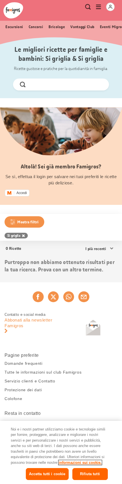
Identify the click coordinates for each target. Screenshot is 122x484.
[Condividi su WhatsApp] (68, 296)
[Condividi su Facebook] (38, 296)
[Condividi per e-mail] (83, 296)
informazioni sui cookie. (80, 462)
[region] (61, 452)
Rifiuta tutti (90, 474)
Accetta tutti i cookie (47, 474)
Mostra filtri (28, 222)
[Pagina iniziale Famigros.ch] (13, 10)
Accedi (21, 193)
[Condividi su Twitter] (53, 296)
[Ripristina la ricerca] (100, 84)
